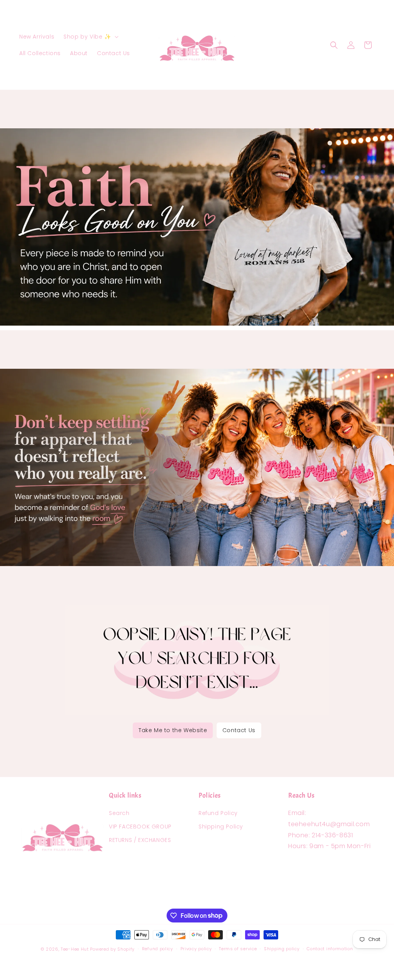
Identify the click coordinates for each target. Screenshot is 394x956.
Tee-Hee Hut (75, 949)
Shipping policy (282, 949)
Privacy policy (196, 949)
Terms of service (238, 949)
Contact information (330, 949)
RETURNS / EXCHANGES (140, 840)
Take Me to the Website (173, 730)
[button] (90, 37)
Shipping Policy (221, 826)
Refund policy (157, 949)
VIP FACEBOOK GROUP (140, 826)
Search (119, 813)
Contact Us (238, 730)
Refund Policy (218, 813)
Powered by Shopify (112, 949)
